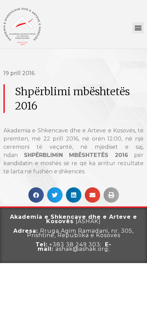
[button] (138, 27)
